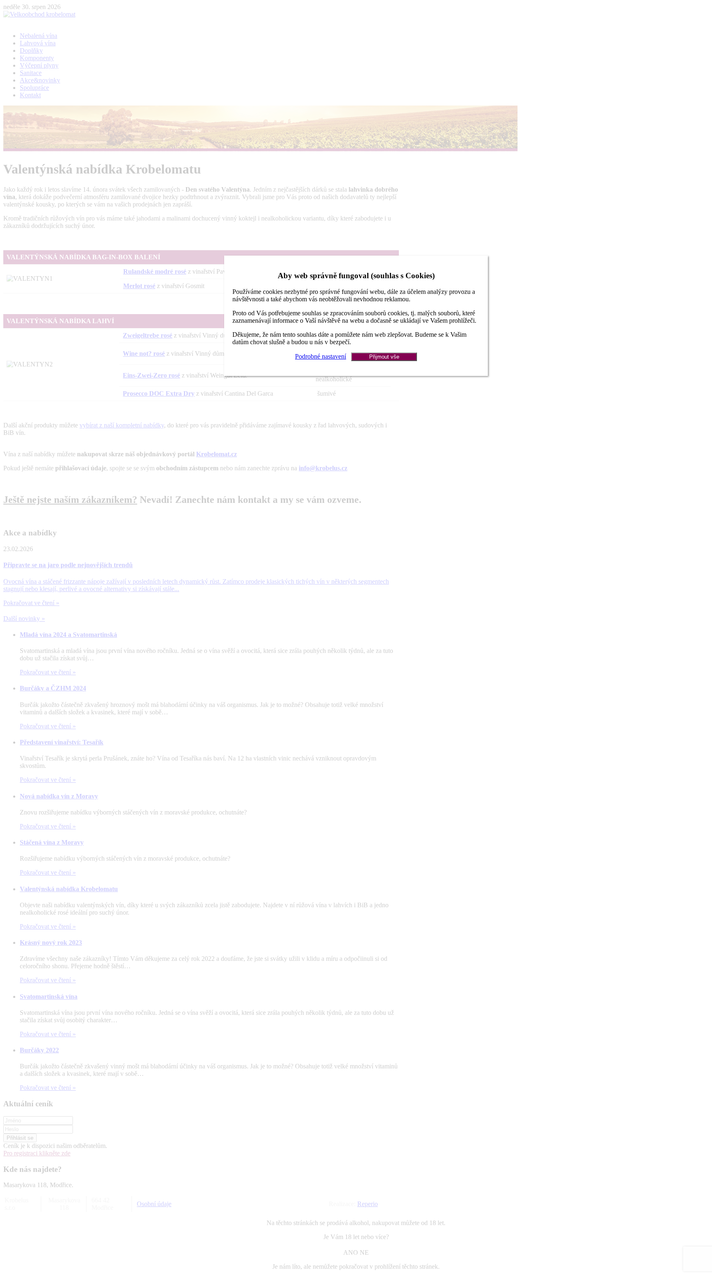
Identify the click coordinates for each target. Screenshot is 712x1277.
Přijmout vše (384, 357)
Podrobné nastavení (320, 356)
